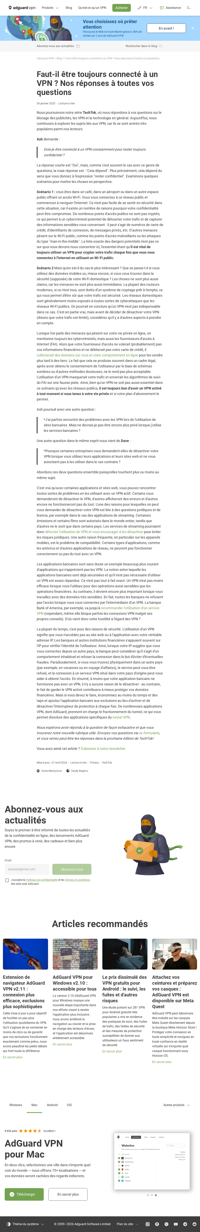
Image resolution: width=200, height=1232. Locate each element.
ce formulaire (149, 733)
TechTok (107, 762)
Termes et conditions (77, 879)
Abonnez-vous (72, 869)
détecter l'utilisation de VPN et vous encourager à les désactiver (94, 532)
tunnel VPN (121, 717)
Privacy (94, 762)
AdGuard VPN (45, 58)
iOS (69, 1105)
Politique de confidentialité (42, 879)
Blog (59, 58)
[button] (193, 28)
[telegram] (185, 1224)
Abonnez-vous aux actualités (55, 46)
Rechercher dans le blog (141, 46)
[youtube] (175, 1224)
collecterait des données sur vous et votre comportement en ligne (87, 355)
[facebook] (157, 1224)
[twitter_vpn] (166, 1224)
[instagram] (147, 1224)
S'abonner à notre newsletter (103, 748)
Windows (15, 1105)
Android (52, 1105)
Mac (34, 1105)
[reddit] (194, 1224)
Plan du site (125, 1224)
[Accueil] (22, 7)
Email (8, 860)
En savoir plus (68, 1194)
